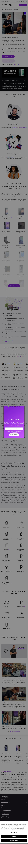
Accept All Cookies (14, 840)
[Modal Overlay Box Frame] (14, 422)
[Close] (26, 822)
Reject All (14, 836)
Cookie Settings (14, 832)
